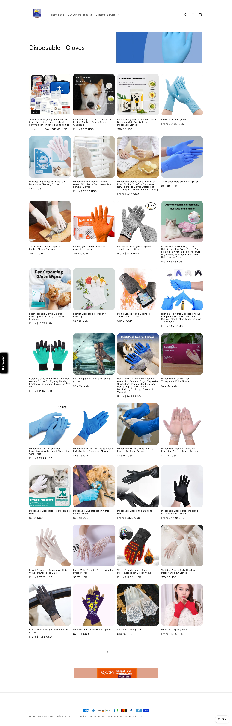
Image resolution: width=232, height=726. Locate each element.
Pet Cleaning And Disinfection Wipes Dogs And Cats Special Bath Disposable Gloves (137, 122)
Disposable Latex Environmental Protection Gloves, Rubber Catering (180, 450)
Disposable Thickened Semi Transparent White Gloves (176, 380)
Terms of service (96, 716)
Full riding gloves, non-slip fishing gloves (91, 380)
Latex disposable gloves (174, 119)
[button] (107, 14)
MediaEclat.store (45, 716)
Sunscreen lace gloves (129, 629)
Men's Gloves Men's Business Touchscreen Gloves (133, 315)
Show (3, 363)
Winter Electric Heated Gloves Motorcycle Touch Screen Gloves (135, 571)
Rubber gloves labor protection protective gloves (89, 247)
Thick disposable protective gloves (179, 181)
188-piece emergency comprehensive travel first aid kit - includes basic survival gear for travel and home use (49, 122)
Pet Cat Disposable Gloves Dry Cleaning (89, 315)
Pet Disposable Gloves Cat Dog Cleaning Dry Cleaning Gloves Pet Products (47, 316)
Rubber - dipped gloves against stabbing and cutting (134, 247)
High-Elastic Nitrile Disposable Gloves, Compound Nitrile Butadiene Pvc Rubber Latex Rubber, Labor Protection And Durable (182, 317)
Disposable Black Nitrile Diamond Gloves (134, 512)
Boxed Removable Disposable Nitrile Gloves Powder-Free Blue (48, 571)
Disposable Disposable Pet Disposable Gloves (49, 512)
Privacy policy (79, 716)
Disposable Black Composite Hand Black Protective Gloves (179, 512)
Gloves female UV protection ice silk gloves (48, 630)
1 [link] (107, 652)
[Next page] (124, 652)
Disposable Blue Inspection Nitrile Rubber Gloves (91, 512)
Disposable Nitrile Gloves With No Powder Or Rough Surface (135, 450)
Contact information (134, 716)
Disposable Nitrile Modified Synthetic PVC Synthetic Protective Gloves (93, 450)
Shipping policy (114, 716)
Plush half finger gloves (174, 629)
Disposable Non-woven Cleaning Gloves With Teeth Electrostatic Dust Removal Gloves (92, 184)
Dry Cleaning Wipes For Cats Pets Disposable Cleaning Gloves (47, 183)
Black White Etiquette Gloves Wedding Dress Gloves (93, 571)
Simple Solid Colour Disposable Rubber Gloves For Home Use (45, 247)
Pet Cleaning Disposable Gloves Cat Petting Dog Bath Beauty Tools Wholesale (92, 122)
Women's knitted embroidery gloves (92, 629)
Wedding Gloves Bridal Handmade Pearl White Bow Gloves (179, 571)
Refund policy (63, 716)
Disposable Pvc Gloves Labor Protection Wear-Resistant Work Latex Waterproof (49, 451)
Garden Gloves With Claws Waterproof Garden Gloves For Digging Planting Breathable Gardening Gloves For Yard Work (50, 382)
